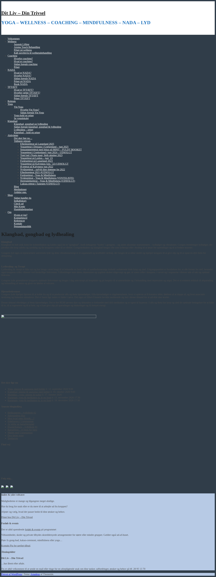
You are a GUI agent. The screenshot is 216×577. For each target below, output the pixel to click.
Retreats (12, 101)
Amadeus (35, 574)
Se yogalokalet (21, 118)
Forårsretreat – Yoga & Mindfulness (38, 175)
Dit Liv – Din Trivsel (23, 13)
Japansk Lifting (21, 44)
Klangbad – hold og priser (27, 132)
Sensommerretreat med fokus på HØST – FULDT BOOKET (51, 149)
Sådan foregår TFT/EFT (26, 95)
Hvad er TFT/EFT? (24, 90)
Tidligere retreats (22, 141)
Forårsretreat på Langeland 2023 (36, 161)
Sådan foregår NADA (25, 78)
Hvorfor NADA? (22, 75)
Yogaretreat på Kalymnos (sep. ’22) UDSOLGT (44, 163)
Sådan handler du (22, 198)
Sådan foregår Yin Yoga (32, 112)
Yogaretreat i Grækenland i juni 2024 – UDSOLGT (46, 152)
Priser (17, 67)
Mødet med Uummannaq (20, 432)
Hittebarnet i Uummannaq (21, 421)
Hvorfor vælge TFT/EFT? (27, 92)
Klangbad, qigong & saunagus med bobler (29, 392)
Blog (16, 186)
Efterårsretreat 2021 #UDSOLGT (37, 172)
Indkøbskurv (20, 200)
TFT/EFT (12, 87)
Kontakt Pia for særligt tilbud (15, 545)
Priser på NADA (22, 81)
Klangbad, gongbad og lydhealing (31, 124)
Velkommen (14, 38)
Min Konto (19, 206)
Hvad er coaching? (23, 61)
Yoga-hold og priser (24, 115)
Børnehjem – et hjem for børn (22, 429)
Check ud (19, 203)
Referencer (19, 220)
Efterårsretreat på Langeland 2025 (37, 144)
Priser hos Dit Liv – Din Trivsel (17, 517)
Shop (10, 195)
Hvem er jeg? (20, 215)
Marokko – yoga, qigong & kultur (24, 394)
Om (9, 212)
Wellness (12, 41)
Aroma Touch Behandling (27, 47)
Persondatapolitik (22, 226)
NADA (11, 70)
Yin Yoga (18, 107)
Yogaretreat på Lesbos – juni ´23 (36, 158)
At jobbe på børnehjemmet (21, 424)
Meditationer (20, 189)
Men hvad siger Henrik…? (21, 418)
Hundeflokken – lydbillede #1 (22, 427)
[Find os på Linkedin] (8, 487)
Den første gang (16, 435)
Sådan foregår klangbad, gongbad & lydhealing (37, 126)
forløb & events (32, 529)
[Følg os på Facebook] (3, 487)
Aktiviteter (13, 135)
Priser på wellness (23, 50)
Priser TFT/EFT (22, 98)
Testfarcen (13, 438)
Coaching (12, 55)
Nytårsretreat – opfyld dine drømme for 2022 (42, 169)
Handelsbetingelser (23, 209)
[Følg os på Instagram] (12, 487)
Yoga (10, 104)
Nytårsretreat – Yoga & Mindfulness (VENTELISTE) (47, 178)
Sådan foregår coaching (25, 64)
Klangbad (12, 121)
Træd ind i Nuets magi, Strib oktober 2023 (41, 155)
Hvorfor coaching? (23, 58)
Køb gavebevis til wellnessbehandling (33, 53)
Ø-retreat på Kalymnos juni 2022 (36, 166)
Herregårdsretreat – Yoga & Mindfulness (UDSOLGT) (47, 181)
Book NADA (21, 84)
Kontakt (18, 223)
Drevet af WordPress (11, 574)
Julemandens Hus (16, 415)
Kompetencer (20, 218)
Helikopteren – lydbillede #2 (22, 412)
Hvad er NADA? (22, 72)
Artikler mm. (20, 192)
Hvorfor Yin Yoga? (29, 109)
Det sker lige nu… (23, 138)
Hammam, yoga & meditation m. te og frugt (29, 397)
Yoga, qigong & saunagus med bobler (26, 389)
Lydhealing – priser (23, 129)
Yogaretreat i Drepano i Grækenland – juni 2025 (44, 146)
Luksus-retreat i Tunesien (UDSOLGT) (40, 183)
